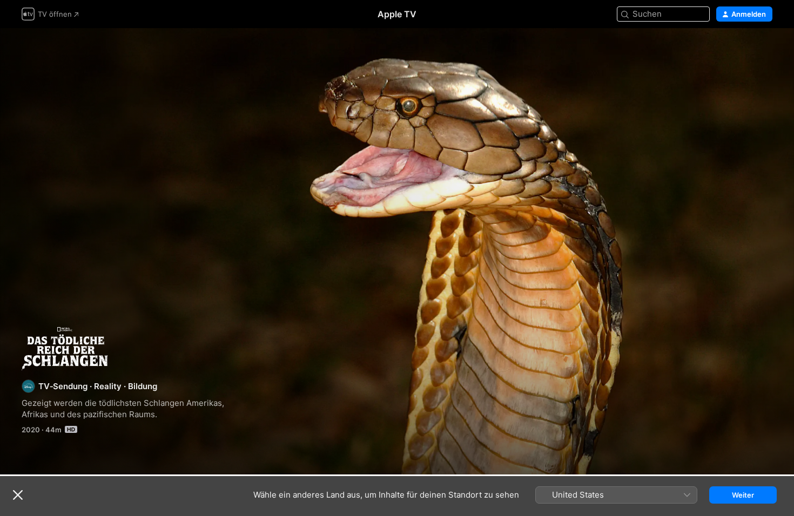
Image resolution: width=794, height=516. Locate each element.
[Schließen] (18, 495)
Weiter (743, 495)
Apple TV (397, 14)
